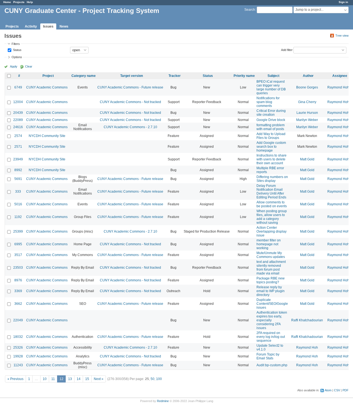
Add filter (287, 49)
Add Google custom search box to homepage (271, 146)
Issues (48, 26)
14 (79, 379)
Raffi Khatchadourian (307, 320)
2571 (18, 147)
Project (48, 76)
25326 (18, 347)
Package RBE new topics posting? (270, 280)
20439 (18, 113)
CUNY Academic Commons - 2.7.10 (130, 127)
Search (249, 10)
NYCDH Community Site (47, 136)
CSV (337, 390)
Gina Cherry (307, 102)
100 (159, 379)
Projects (19, 2)
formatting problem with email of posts (270, 127)
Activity (31, 26)
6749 (18, 87)
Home (7, 2)
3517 (18, 255)
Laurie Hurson (307, 113)
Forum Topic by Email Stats (267, 356)
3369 (18, 291)
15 (87, 379)
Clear (28, 66)
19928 (18, 356)
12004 (18, 102)
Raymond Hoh (338, 87)
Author (308, 76)
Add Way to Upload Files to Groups (270, 136)
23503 (18, 268)
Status (17, 49)
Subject (273, 76)
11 (53, 379)
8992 (18, 170)
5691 (18, 179)
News (64, 26)
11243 (18, 365)
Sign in (343, 2)
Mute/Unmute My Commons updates (270, 255)
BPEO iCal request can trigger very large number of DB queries (271, 87)
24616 (18, 127)
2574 (18, 136)
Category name (83, 76)
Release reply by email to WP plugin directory (270, 291)
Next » (98, 379)
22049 (18, 320)
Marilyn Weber (307, 120)
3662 (18, 304)
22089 (18, 120)
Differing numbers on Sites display (272, 179)
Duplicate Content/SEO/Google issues (272, 303)
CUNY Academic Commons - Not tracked (130, 102)
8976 (18, 280)
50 (152, 379)
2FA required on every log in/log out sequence (270, 337)
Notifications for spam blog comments (268, 102)
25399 (18, 231)
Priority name (244, 76)
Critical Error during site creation (271, 113)
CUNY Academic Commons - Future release (130, 87)
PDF (346, 390)
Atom (328, 390)
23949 (18, 159)
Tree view (342, 35)
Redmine (163, 401)
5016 (18, 204)
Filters (16, 43)
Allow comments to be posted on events (271, 204)
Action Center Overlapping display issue (271, 231)
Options (17, 57)
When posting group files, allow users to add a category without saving (271, 217)
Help (30, 2)
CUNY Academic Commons (47, 87)
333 (18, 191)
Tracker (175, 76)
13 (70, 379)
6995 (18, 244)
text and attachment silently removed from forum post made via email (271, 267)
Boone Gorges (307, 87)
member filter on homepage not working (268, 244)
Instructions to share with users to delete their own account (271, 159)
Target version (131, 76)
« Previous (15, 379)
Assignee (339, 76)
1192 (18, 217)
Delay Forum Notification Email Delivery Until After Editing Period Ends (271, 191)
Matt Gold (307, 159)
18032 (18, 337)
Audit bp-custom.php (271, 365)
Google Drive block (270, 120)
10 (45, 379)
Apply (13, 66)
